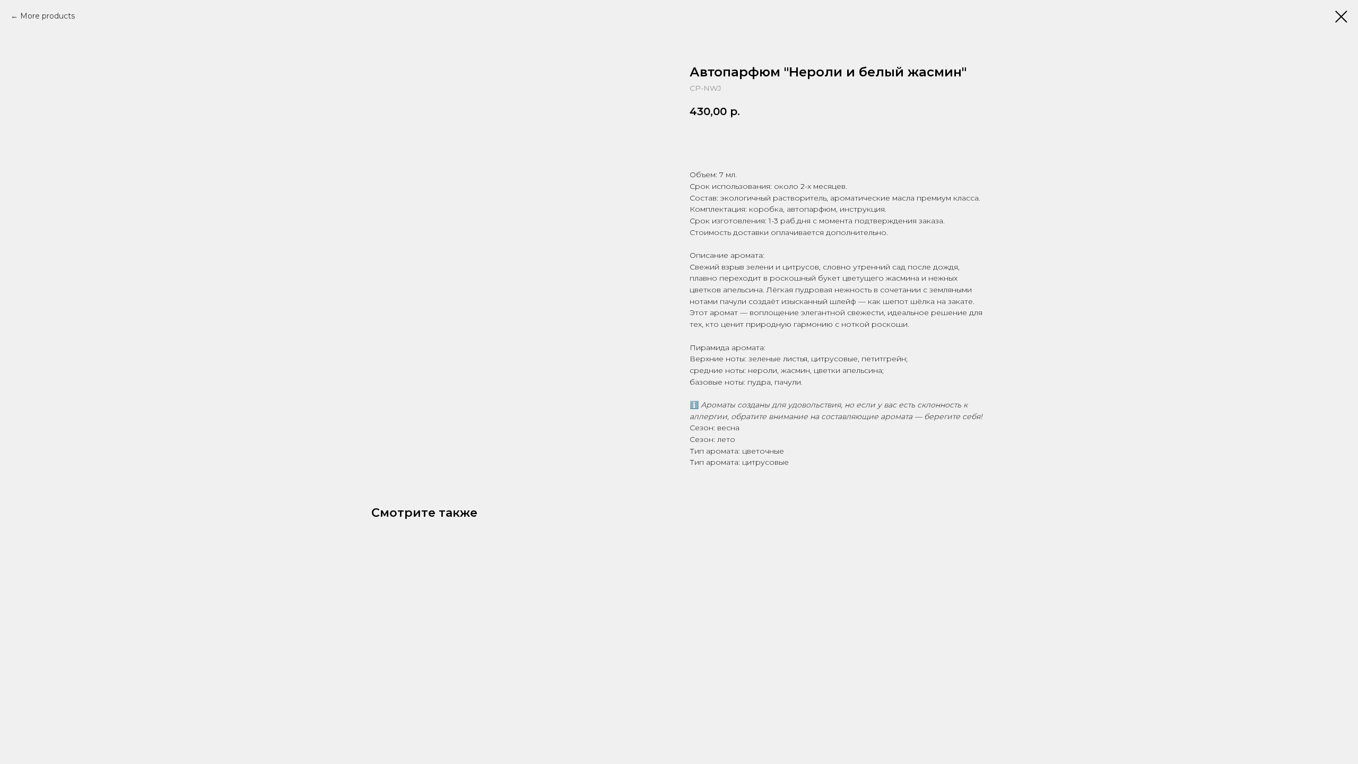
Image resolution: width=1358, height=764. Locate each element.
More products (47, 16)
